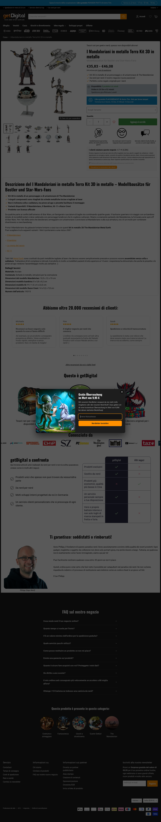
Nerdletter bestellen (100, 423)
